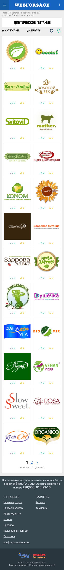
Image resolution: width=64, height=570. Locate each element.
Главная (6, 13)
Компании (41, 508)
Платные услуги (13, 502)
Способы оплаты (13, 508)
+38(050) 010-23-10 (37, 487)
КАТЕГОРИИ (11, 30)
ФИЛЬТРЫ (35, 30)
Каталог (15, 13)
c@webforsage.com (27, 483)
